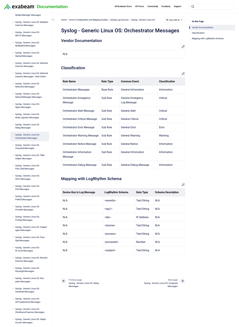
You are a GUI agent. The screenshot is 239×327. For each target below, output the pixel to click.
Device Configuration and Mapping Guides (88, 20)
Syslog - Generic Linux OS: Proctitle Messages (27, 208)
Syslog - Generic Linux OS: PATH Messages (27, 177)
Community (153, 6)
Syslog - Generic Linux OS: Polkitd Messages (27, 198)
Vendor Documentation (202, 27)
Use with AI (174, 20)
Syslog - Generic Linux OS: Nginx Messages (27, 106)
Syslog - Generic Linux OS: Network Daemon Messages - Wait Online (31, 75)
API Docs (139, 6)
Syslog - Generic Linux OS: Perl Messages (27, 188)
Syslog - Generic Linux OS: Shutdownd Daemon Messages (30, 311)
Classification (198, 33)
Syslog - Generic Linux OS (143, 20)
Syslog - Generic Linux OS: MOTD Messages (27, 34)
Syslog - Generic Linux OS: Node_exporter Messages (27, 116)
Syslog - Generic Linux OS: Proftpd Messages (27, 218)
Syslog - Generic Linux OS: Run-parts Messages (29, 280)
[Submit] (192, 6)
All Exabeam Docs (123, 6)
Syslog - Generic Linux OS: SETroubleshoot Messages (27, 300)
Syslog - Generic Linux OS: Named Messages (27, 54)
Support (177, 6)
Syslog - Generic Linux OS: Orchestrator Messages (27, 136)
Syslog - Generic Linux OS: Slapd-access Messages (30, 321)
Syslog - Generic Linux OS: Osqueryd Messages (27, 147)
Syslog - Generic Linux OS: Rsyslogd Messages (27, 270)
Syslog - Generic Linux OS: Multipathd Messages (27, 44)
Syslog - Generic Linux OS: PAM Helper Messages (29, 157)
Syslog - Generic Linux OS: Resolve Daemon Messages (31, 259)
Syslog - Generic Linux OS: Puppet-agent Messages (31, 229)
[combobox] (212, 6)
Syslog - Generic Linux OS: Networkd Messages (27, 85)
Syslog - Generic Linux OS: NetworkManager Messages (28, 95)
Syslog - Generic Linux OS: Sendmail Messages (27, 290)
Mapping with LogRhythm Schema (208, 38)
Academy (165, 6)
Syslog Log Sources (119, 20)
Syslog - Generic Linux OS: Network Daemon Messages (31, 65)
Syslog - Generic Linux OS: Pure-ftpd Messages (30, 239)
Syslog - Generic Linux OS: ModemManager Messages (28, 13)
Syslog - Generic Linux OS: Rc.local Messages (27, 249)
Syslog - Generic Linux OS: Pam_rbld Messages (27, 167)
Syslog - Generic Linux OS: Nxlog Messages (27, 126)
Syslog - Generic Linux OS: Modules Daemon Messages (31, 24)
